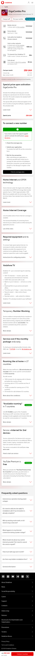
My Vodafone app (27, 349)
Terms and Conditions (7, 645)
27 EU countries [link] (20, 27)
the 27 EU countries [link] (21, 62)
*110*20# (12, 349)
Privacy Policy (5, 641)
